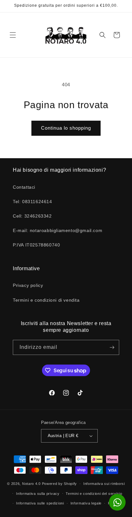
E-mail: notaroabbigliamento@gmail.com (57, 230)
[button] (13, 35)
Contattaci (24, 187)
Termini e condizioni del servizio (94, 493)
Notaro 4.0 (31, 484)
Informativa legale (86, 503)
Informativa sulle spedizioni (40, 503)
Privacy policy (28, 285)
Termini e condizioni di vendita (46, 300)
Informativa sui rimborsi (104, 484)
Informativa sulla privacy (38, 493)
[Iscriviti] (112, 347)
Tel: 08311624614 (32, 201)
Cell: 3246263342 (32, 216)
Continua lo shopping (66, 128)
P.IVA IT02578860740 (36, 244)
